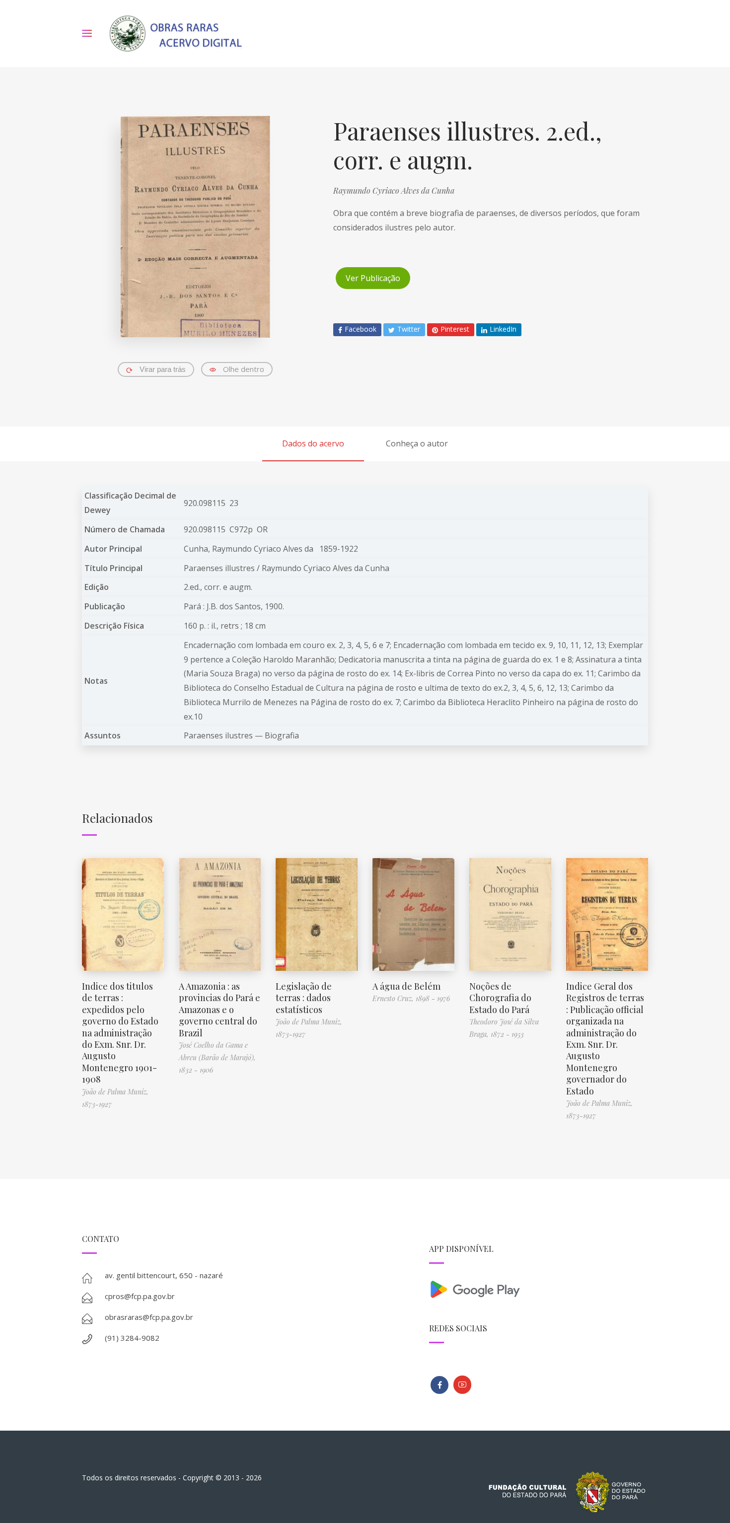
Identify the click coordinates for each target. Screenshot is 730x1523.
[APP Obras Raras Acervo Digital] (538, 1288)
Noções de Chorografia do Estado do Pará (500, 997)
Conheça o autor (417, 443)
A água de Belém (406, 986)
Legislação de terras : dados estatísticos (304, 997)
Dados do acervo (313, 443)
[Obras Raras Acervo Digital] (175, 33)
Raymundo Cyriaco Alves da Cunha (393, 190)
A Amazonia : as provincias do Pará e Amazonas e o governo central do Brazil (219, 1009)
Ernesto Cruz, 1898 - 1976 (411, 998)
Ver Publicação (373, 278)
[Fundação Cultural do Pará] (462, 1385)
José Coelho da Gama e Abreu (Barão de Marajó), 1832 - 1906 (217, 1057)
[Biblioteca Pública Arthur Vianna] (439, 1385)
